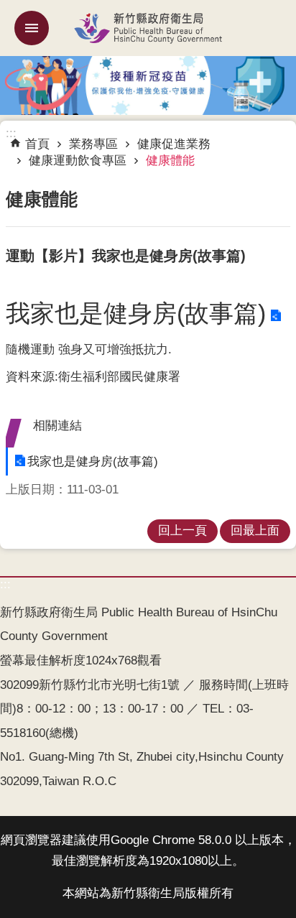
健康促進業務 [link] (174, 144)
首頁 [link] (37, 144)
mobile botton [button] (31, 28)
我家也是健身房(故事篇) (136, 313)
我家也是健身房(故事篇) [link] (92, 461)
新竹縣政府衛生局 (148, 28)
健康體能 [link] (170, 160)
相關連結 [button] (57, 425)
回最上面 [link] (255, 530)
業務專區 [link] (93, 144)
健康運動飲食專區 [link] (77, 160)
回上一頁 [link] (182, 530)
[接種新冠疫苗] (148, 84)
